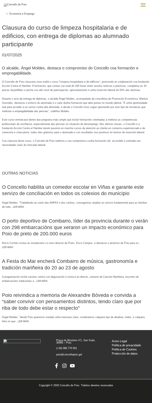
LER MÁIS (18, 207)
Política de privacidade (126, 345)
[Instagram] (64, 365)
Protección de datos (125, 353)
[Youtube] (72, 365)
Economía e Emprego (22, 13)
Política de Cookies (124, 349)
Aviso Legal (119, 341)
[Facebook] (56, 365)
